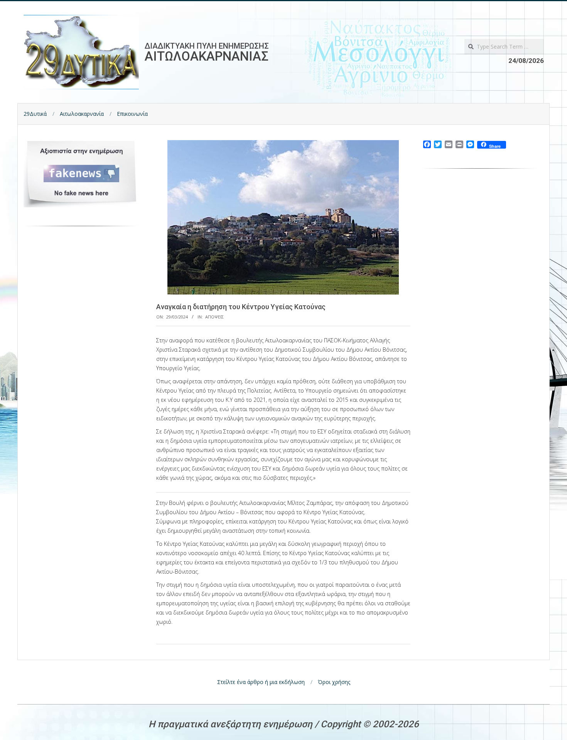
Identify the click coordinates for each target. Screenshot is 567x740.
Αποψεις (214, 317)
